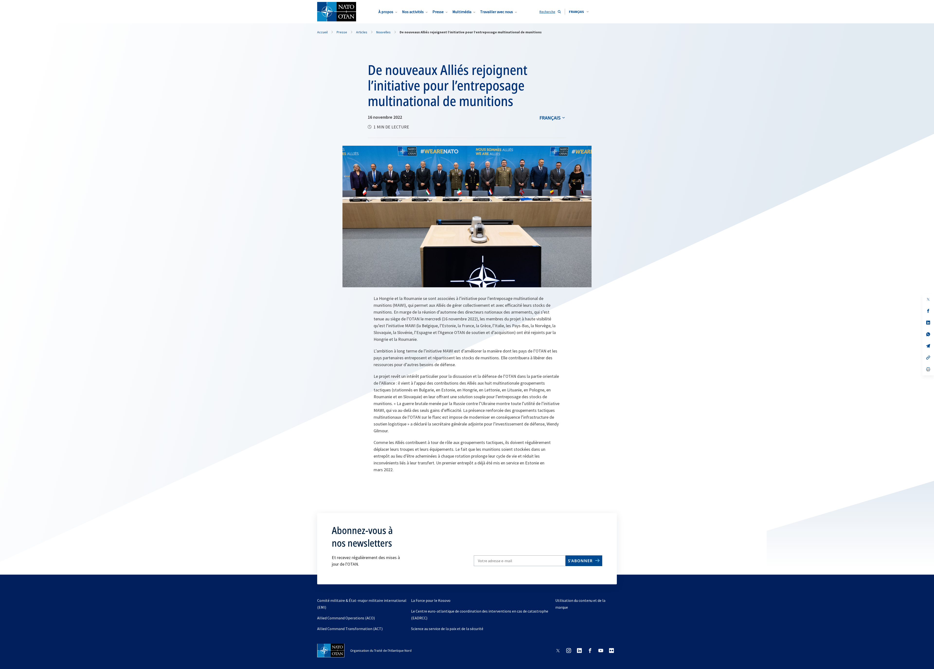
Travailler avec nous (496, 11)
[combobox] (579, 12)
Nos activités (413, 11)
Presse (438, 11)
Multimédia (461, 11)
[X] (928, 299)
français (549, 118)
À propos (385, 11)
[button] (579, 12)
